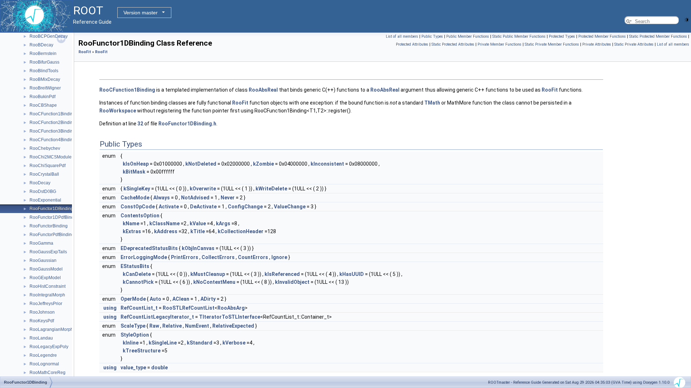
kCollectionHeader (240, 231)
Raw (154, 326)
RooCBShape (43, 105)
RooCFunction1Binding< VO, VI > (62, 113)
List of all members (402, 36)
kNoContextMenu (214, 282)
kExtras (132, 231)
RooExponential (45, 200)
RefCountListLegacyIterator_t (157, 317)
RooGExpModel (45, 277)
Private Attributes (596, 44)
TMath (432, 103)
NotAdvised (195, 197)
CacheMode (135, 197)
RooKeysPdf (42, 320)
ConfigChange (245, 206)
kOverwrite (203, 188)
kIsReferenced (282, 274)
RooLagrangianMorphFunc (56, 329)
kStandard (199, 343)
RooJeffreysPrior (46, 303)
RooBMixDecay (45, 79)
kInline (131, 343)
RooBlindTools (44, 70)
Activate (169, 206)
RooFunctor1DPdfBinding (55, 217)
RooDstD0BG (43, 191)
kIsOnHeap (136, 164)
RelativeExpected (233, 326)
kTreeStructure (142, 351)
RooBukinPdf (42, 96)
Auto (155, 299)
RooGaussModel (46, 269)
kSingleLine (163, 343)
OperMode (133, 299)
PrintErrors (184, 257)
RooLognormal (44, 363)
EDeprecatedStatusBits (149, 248)
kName (131, 223)
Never (228, 197)
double (159, 367)
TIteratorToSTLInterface (229, 317)
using (110, 308)
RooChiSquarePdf (48, 165)
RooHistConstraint (48, 286)
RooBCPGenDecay (49, 36)
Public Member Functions (467, 36)
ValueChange (290, 206)
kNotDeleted (200, 164)
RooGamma (41, 243)
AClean (180, 299)
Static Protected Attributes (453, 44)
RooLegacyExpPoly (49, 346)
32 (140, 123)
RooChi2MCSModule (51, 157)
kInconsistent (327, 164)
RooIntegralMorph (47, 294)
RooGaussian (43, 260)
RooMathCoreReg (48, 372)
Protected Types (562, 36)
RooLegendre (43, 355)
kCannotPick (138, 282)
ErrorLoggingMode (144, 257)
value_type (133, 367)
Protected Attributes (412, 44)
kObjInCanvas (198, 248)
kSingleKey (136, 188)
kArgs (223, 223)
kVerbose (233, 343)
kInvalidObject (292, 282)
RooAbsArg (231, 308)
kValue (198, 223)
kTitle (197, 231)
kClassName (164, 223)
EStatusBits (135, 266)
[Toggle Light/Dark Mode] (686, 19)
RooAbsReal (263, 90)
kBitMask (134, 172)
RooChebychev (45, 148)
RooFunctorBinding (49, 225)
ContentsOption (140, 215)
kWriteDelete (271, 188)
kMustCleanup (207, 274)
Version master (140, 12)
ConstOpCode (138, 206)
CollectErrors (218, 257)
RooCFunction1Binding (127, 90)
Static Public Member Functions (519, 36)
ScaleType (133, 326)
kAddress (165, 231)
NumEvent (197, 326)
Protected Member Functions (602, 36)
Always (161, 197)
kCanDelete (137, 274)
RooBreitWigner (45, 88)
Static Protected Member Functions (658, 36)
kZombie (263, 164)
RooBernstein (43, 53)
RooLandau (41, 338)
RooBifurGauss (44, 62)
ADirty (208, 299)
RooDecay (40, 182)
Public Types (432, 36)
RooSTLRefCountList (188, 308)
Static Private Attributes (634, 44)
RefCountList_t (139, 308)
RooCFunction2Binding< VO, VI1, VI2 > (68, 122)
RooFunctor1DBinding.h (187, 123)
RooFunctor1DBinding (51, 208)
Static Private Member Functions (552, 44)
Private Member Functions (499, 44)
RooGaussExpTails (48, 251)
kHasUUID (351, 274)
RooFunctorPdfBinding (52, 234)
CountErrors (253, 257)
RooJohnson (42, 312)
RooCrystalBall (44, 174)
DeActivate (203, 206)
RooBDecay (41, 44)
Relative (172, 326)
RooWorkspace (117, 111)
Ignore (279, 257)
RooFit (84, 52)
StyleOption (135, 335)
